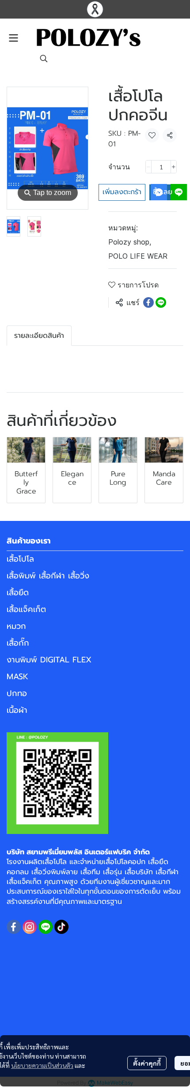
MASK (17, 676)
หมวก (16, 626)
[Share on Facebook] (148, 302)
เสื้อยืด (18, 592)
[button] (44, 58)
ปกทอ (17, 693)
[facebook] (14, 927)
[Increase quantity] (173, 167)
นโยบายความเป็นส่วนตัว (42, 1065)
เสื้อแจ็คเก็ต (26, 609)
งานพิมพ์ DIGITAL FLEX (49, 660)
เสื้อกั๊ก (18, 643)
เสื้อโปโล (20, 559)
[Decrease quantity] (148, 167)
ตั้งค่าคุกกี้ (147, 1063)
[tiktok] (61, 927)
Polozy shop (129, 241)
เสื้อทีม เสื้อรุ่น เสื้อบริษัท (116, 872)
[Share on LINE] (161, 302)
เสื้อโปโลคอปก (124, 862)
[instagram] (30, 927)
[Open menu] (13, 38)
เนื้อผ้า (17, 710)
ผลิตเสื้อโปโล (48, 862)
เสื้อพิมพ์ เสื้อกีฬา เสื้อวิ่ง (48, 576)
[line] (45, 927)
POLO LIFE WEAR (137, 256)
